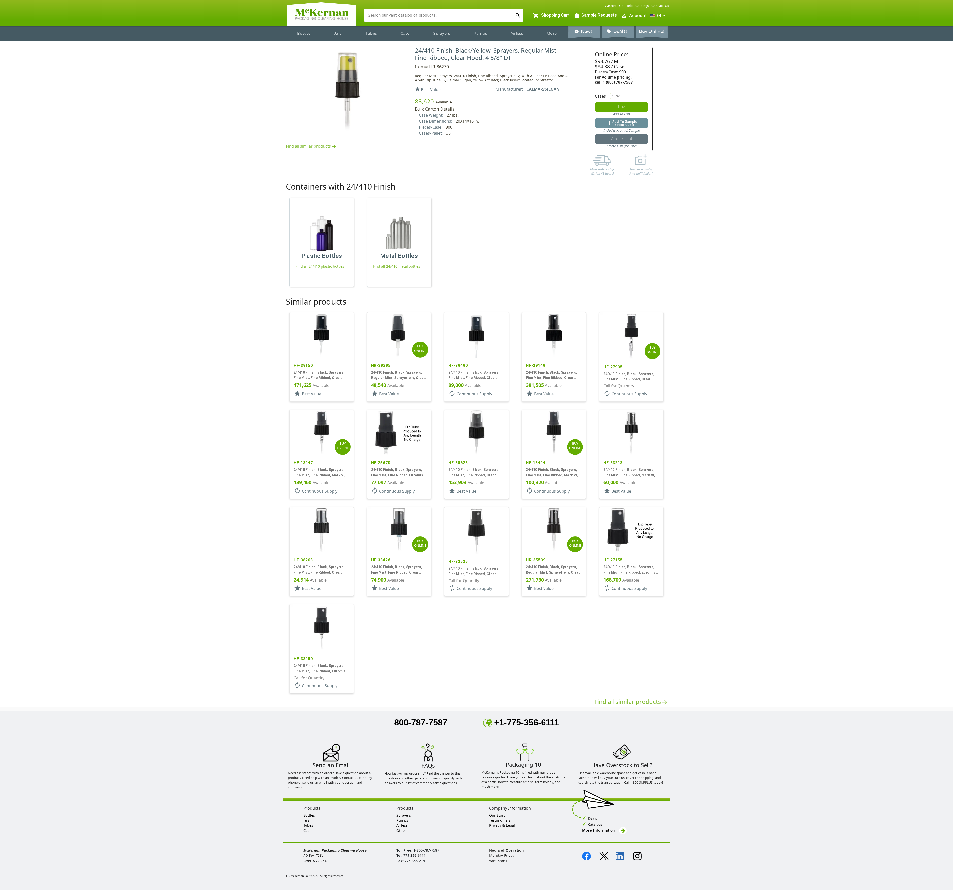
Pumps (480, 33)
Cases (600, 96)
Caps (405, 33)
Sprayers (441, 33)
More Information (599, 830)
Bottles (304, 33)
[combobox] (439, 15)
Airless (517, 33)
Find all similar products (311, 146)
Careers (611, 6)
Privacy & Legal (502, 825)
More (551, 33)
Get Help (626, 6)
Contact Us (660, 6)
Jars (338, 33)
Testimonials (499, 820)
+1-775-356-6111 (526, 722)
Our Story (497, 815)
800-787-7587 (420, 722)
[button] (658, 16)
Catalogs (642, 6)
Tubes (371, 33)
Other (401, 830)
